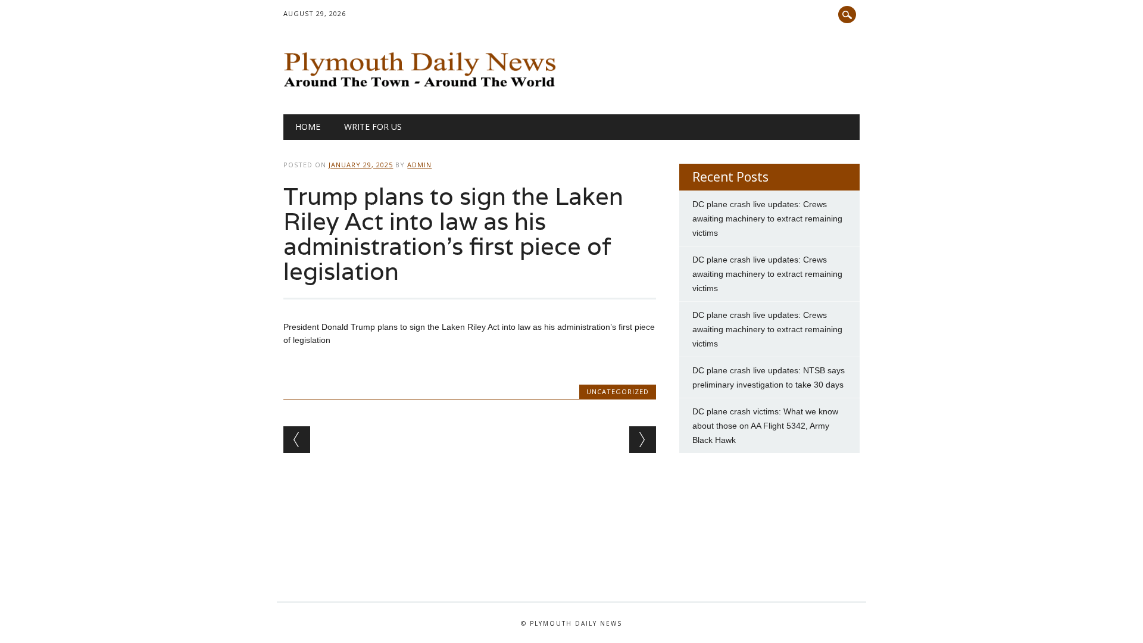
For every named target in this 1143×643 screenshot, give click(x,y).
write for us (373, 126)
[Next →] (642, 439)
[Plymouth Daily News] (422, 90)
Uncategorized (617, 391)
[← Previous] (296, 439)
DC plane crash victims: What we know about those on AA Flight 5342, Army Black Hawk (765, 426)
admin (419, 164)
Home (307, 126)
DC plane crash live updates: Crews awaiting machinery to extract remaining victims (767, 218)
